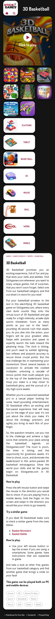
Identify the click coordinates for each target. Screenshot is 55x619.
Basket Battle (19, 534)
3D (19, 593)
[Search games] (14, 13)
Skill (19, 604)
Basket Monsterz (21, 530)
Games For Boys (19, 256)
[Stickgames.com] (7, 13)
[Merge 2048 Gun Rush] (27, 108)
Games (8, 256)
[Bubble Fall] (27, 91)
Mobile (33, 599)
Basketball (39, 256)
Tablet (28, 604)
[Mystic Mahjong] (44, 91)
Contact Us (32, 615)
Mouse (10, 604)
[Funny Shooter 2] (11, 91)
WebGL (38, 604)
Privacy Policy (44, 615)
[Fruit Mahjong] (11, 75)
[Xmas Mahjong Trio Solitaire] (11, 108)
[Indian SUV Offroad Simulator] (44, 75)
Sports (30, 256)
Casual (10, 593)
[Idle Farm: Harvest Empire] (27, 75)
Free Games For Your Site (15, 615)
